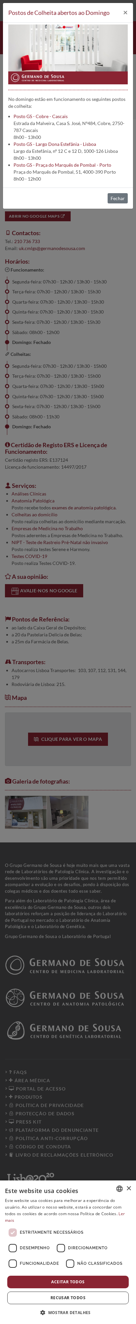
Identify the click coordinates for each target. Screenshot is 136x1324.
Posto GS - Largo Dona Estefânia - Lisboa (55, 144)
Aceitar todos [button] (68, 1282)
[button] (68, 1312)
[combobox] (119, 1188)
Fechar (118, 198)
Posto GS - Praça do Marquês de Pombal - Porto (62, 165)
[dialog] (68, 1252)
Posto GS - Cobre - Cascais (41, 116)
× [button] (128, 1188)
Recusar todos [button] (68, 1298)
